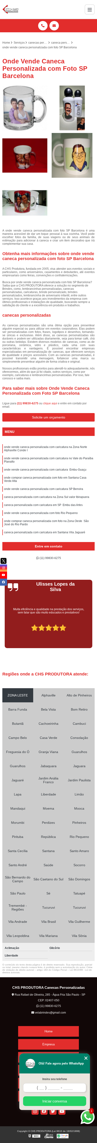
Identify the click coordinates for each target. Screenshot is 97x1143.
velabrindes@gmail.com (50, 1012)
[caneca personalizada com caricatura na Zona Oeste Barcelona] (72, 108)
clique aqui (50, 403)
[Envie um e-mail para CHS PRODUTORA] (54, 25)
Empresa (48, 1044)
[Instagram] (35, 1111)
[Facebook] (44, 1111)
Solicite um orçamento (48, 417)
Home (48, 1031)
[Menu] (90, 9)
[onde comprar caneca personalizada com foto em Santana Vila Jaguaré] (72, 155)
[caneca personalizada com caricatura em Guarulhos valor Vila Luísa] (24, 155)
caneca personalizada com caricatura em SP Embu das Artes (43, 505)
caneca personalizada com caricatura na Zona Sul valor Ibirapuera (46, 497)
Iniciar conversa (54, 1101)
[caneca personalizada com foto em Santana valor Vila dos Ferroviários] (24, 202)
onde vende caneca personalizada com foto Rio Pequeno (41, 513)
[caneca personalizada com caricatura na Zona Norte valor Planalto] (24, 108)
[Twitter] (53, 1111)
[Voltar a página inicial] (10, 9)
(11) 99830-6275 (28, 403)
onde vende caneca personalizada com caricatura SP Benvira (43, 489)
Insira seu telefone (54, 1079)
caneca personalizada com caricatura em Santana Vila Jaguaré (44, 532)
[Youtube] (61, 1111)
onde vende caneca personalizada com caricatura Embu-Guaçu (45, 469)
